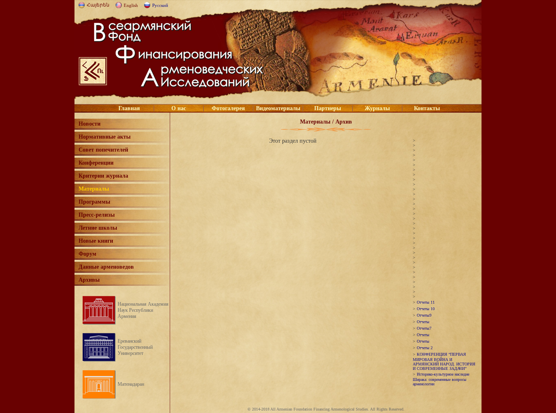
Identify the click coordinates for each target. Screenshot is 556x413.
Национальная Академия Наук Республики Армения (143, 310)
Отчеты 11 (426, 302)
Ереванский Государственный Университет (135, 347)
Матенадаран (131, 384)
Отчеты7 (424, 328)
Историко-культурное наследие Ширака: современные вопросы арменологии (441, 379)
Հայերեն (98, 5)
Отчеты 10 (426, 308)
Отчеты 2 (425, 348)
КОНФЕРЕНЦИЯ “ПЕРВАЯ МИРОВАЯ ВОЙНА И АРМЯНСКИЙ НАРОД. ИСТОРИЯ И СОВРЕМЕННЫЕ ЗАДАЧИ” (444, 361)
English (131, 5)
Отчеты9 (424, 315)
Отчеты (423, 322)
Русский (160, 5)
